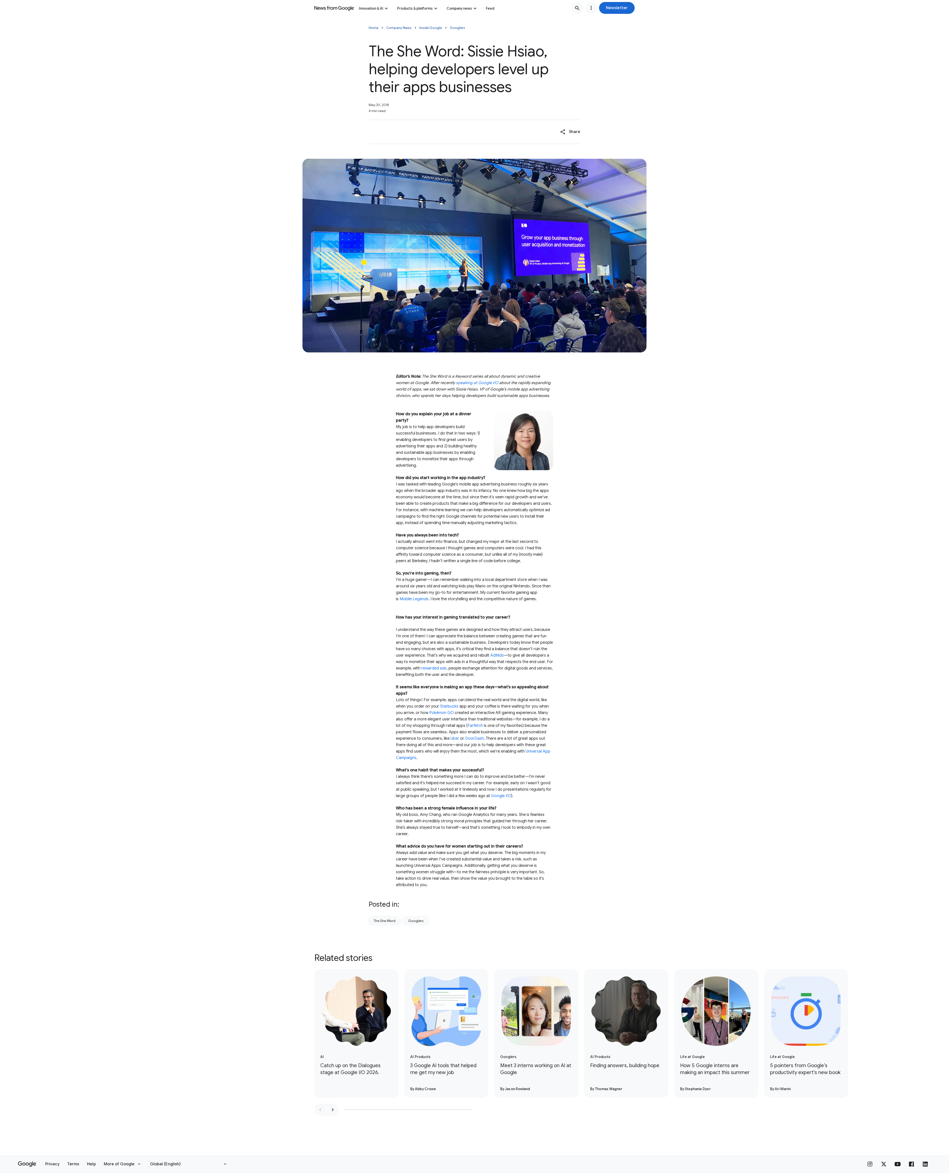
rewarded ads (434, 668)
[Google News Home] (334, 8)
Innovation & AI (371, 8)
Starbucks (449, 706)
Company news (459, 8)
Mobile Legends (414, 599)
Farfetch (475, 725)
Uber (455, 738)
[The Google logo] (27, 1164)
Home (373, 27)
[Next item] (333, 1110)
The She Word (384, 921)
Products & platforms (415, 8)
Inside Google (430, 27)
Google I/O (501, 795)
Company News (398, 27)
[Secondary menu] (591, 8)
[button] (617, 8)
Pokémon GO (441, 712)
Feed (490, 8)
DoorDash (474, 738)
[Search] (577, 8)
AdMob (497, 655)
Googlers (457, 27)
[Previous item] (320, 1110)
